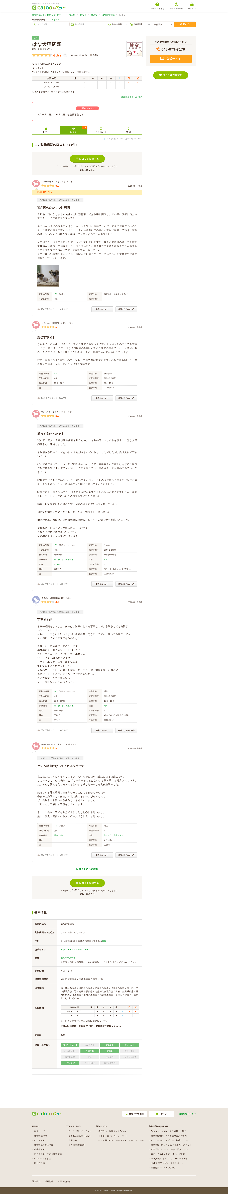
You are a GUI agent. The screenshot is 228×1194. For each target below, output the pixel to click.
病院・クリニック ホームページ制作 (168, 1154)
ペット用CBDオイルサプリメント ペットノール (121, 1140)
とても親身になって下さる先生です (61, 766)
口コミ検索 (39, 1140)
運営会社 (36, 1181)
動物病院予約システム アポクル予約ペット (171, 1145)
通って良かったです (50, 433)
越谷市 (83, 15)
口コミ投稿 (39, 1163)
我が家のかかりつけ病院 (53, 207)
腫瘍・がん (59, 835)
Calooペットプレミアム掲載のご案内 (168, 1131)
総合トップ (39, 1131)
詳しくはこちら (87, 170)
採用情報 (49, 1181)
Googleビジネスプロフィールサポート (169, 1158)
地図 (128, 132)
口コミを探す (53, 20)
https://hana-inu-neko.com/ (75, 949)
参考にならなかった (126, 309)
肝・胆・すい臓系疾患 (64, 559)
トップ (46, 132)
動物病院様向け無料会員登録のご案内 (169, 1136)
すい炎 (57, 564)
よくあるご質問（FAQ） (80, 1136)
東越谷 (94, 15)
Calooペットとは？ (43, 1158)
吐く (106, 559)
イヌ (56, 294)
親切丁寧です (46, 337)
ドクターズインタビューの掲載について (170, 1140)
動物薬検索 (39, 1149)
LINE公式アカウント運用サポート (167, 1163)
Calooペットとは (157, 9)
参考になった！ (102, 309)
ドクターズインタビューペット (113, 1136)
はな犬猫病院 (108, 15)
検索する (185, 24)
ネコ (56, 691)
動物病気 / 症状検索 (43, 1145)
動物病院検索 (40, 1136)
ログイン (192, 9)
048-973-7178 (68, 958)
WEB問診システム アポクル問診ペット (169, 1149)
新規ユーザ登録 (176, 9)
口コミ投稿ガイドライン (80, 1131)
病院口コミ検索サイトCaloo (112, 1131)
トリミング (101, 132)
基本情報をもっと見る (131, 97)
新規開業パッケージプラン (163, 1167)
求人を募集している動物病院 (48, 1154)
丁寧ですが (44, 619)
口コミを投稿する (89, 158)
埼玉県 (72, 15)
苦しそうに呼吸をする (114, 835)
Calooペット (48, 15)
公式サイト (173, 58)
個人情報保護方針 (76, 1145)
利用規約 (72, 1140)
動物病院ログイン (187, 1114)
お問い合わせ (64, 1181)
